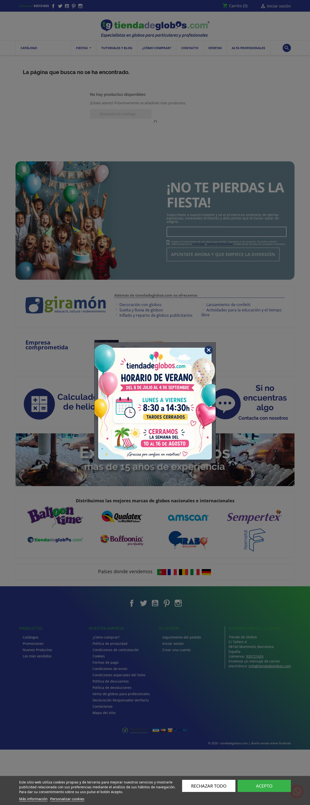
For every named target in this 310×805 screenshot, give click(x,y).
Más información (33, 798)
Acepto (264, 786)
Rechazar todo (208, 786)
